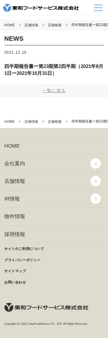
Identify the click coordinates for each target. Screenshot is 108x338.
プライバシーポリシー (22, 260)
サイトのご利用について (24, 249)
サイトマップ (15, 271)
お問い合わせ (15, 282)
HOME (12, 146)
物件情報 (14, 216)
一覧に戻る (54, 90)
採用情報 (14, 234)
